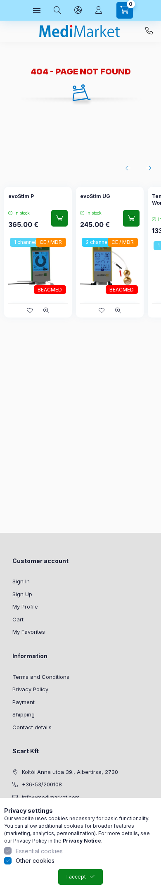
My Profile (25, 606)
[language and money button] (78, 10)
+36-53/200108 (149, 31)
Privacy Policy (30, 689)
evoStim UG (95, 196)
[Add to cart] (59, 218)
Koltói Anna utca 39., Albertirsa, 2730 (70, 772)
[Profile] (98, 10)
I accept (76, 877)
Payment (23, 702)
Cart (18, 619)
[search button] (57, 10)
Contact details (32, 727)
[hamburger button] (36, 10)
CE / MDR (51, 242)
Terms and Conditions (40, 676)
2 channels (99, 242)
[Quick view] (46, 310)
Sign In (21, 581)
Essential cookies (39, 851)
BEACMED (50, 290)
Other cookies (35, 860)
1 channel (25, 242)
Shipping (23, 714)
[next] (148, 168)
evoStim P (21, 196)
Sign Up (22, 594)
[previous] (128, 168)
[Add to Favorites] (29, 310)
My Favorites (28, 631)
